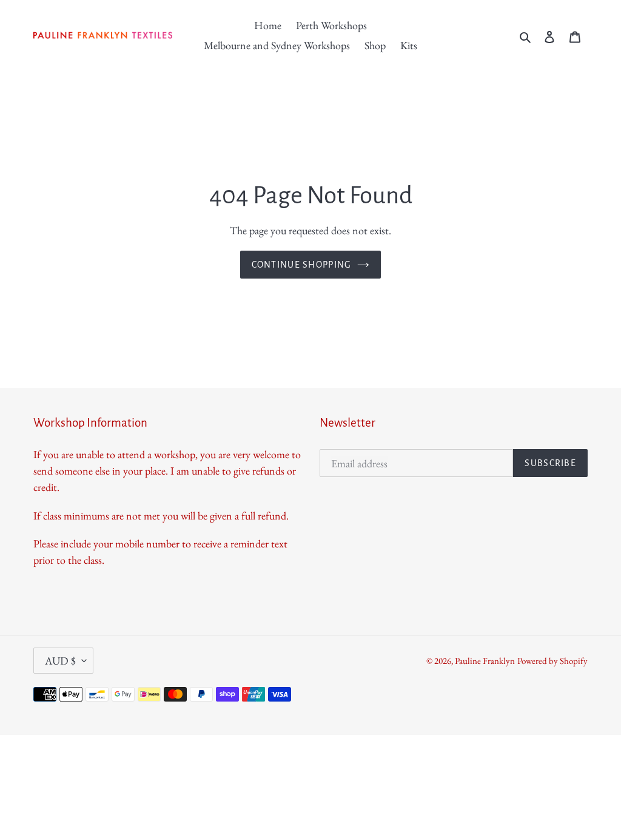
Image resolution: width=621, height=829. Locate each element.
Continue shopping (302, 264)
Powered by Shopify (552, 660)
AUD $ (60, 661)
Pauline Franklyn (485, 660)
